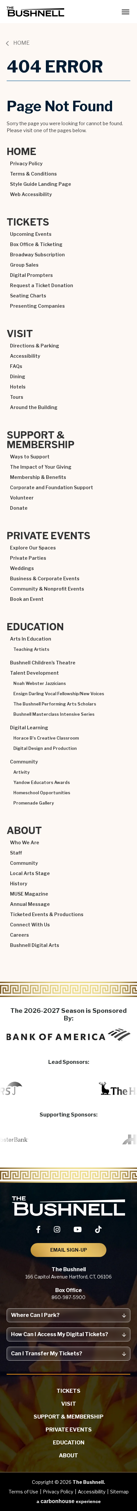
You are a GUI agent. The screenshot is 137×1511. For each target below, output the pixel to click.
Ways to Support (30, 456)
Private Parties (28, 558)
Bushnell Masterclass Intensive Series (53, 714)
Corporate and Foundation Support (51, 487)
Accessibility (25, 356)
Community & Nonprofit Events (47, 589)
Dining (17, 376)
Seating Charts (28, 295)
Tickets (28, 222)
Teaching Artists (31, 649)
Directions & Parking (34, 345)
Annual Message (30, 904)
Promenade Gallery (33, 803)
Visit (20, 334)
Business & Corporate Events (44, 578)
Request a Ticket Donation (41, 285)
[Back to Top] (126, 1490)
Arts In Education (30, 639)
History (18, 883)
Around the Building (34, 407)
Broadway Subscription (37, 254)
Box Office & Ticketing (36, 244)
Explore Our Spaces (33, 547)
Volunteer (22, 497)
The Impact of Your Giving (40, 467)
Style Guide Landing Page (40, 184)
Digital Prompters (31, 275)
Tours (16, 397)
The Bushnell (35, 12)
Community (24, 761)
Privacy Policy (26, 163)
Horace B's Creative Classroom (46, 738)
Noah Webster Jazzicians (39, 684)
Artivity (21, 772)
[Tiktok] (98, 1229)
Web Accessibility (31, 194)
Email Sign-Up (68, 1250)
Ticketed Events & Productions (46, 914)
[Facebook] (38, 1229)
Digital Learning (29, 727)
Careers (19, 935)
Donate (19, 508)
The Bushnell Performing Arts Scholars (54, 704)
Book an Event (27, 599)
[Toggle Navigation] (125, 11)
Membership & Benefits (38, 477)
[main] (68, 511)
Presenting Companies (37, 306)
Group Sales (24, 265)
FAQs (16, 366)
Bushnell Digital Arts (34, 945)
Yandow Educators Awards (41, 783)
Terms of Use (23, 1491)
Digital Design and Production (45, 749)
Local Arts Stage (30, 873)
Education (35, 627)
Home (21, 43)
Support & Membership (40, 440)
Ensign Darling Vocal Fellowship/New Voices (58, 694)
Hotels (18, 387)
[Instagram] (57, 1229)
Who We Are (24, 842)
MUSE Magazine (29, 894)
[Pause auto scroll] (128, 1065)
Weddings (22, 568)
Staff (16, 853)
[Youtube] (77, 1229)
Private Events (48, 536)
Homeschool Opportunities (41, 793)
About (24, 831)
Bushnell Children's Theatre (42, 662)
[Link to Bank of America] (68, 1034)
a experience (69, 1501)
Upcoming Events (31, 234)
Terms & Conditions (33, 174)
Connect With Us (30, 924)
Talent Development (34, 673)
